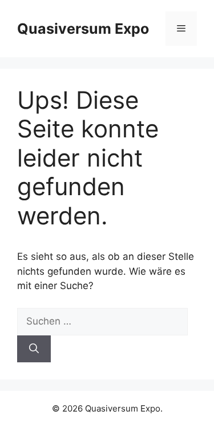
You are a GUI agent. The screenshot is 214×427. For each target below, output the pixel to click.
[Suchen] (34, 349)
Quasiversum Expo (83, 28)
